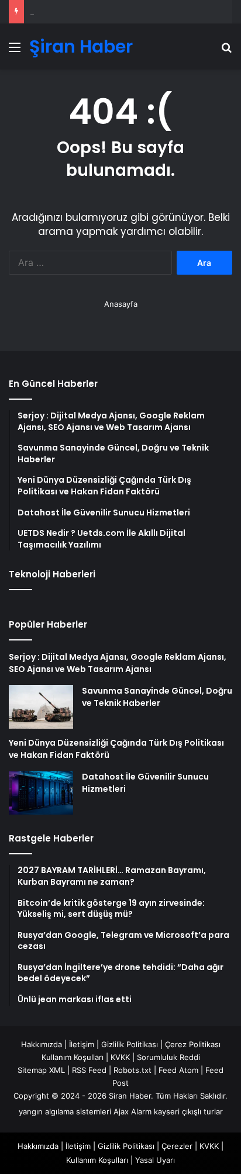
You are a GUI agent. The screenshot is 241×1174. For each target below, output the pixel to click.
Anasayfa (120, 304)
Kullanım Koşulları (73, 1057)
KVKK (120, 1057)
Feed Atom (178, 1070)
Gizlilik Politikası (129, 1044)
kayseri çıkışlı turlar (188, 1111)
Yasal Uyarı (155, 1160)
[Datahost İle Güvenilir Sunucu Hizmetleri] (41, 793)
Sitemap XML (41, 1070)
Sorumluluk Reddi (168, 1057)
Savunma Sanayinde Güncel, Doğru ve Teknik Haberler (157, 697)
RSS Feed (89, 1070)
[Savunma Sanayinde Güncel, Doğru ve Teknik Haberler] (41, 707)
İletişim (81, 1044)
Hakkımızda (41, 1044)
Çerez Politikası (193, 1044)
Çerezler (176, 1146)
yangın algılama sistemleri (65, 1111)
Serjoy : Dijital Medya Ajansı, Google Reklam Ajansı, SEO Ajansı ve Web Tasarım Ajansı (117, 663)
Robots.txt (132, 1070)
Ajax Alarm (132, 1111)
